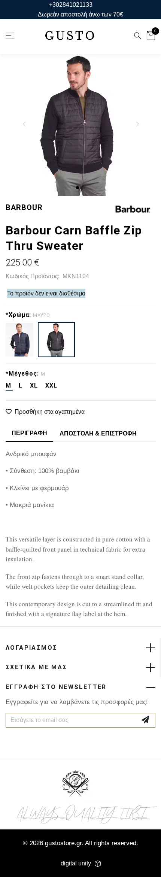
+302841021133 (70, 4)
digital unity (76, 863)
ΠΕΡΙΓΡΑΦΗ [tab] (29, 433)
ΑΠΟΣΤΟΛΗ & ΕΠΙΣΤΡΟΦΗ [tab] (98, 433)
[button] (77, 187)
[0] (150, 37)
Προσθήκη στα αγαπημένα (50, 412)
